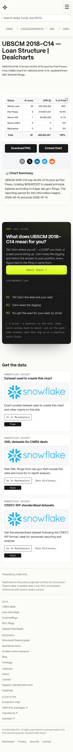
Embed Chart (53, 148)
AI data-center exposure (15, 651)
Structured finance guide (16, 640)
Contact (6, 679)
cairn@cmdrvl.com (17, 280)
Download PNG (21, 148)
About (5, 674)
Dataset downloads (12, 629)
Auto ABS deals (10, 612)
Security (34, 742)
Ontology (7, 662)
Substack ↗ (8, 719)
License (46, 742)
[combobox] (36, 18)
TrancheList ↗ (9, 713)
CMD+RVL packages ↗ (15, 708)
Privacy (22, 742)
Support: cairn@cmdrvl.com (17, 685)
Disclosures (8, 742)
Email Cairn (36, 269)
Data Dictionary (45, 480)
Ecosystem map (11, 702)
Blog (4, 657)
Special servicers (11, 646)
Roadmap (7, 690)
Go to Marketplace (18, 417)
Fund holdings (9, 618)
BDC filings (8, 623)
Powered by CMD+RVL (15, 574)
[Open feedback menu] (67, 100)
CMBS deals (9, 607)
